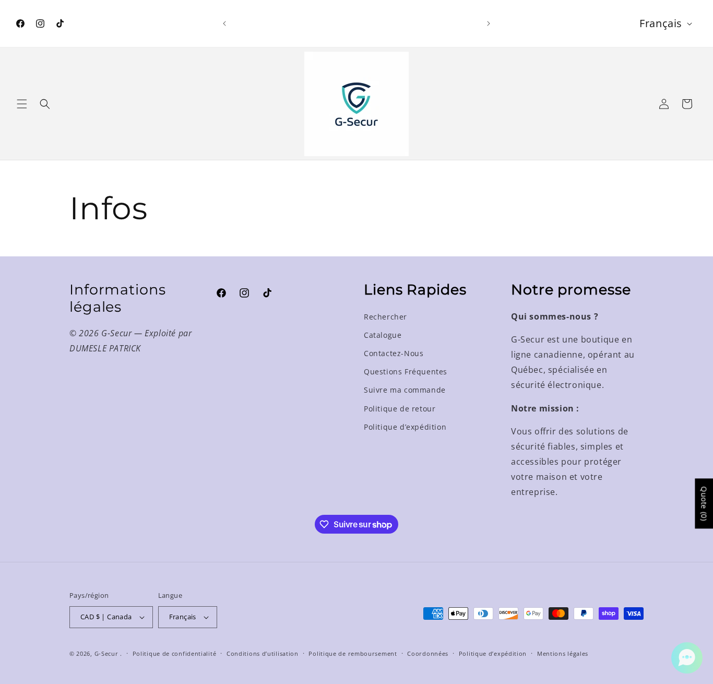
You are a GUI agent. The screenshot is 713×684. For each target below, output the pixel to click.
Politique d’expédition (405, 427)
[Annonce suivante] (488, 23)
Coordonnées (427, 653)
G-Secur (106, 653)
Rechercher (385, 317)
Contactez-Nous (393, 353)
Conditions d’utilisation (263, 653)
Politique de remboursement (352, 653)
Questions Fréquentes (405, 371)
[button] (21, 103)
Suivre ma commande (405, 390)
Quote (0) (704, 504)
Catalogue (382, 335)
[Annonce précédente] (224, 23)
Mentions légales (562, 653)
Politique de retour (399, 409)
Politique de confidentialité (175, 653)
